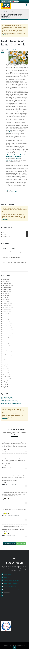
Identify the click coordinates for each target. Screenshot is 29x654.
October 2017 (6, 331)
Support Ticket (7, 574)
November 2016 (7, 353)
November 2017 (7, 329)
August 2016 (6, 359)
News (4, 234)
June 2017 (5, 339)
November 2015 (7, 375)
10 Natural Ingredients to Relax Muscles (10, 401)
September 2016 (7, 357)
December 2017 (7, 327)
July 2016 (5, 361)
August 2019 (6, 291)
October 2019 (6, 287)
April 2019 (5, 299)
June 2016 (5, 363)
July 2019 (5, 293)
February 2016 (6, 371)
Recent (5, 248)
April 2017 (5, 343)
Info (8, 49)
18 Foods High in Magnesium (7, 398)
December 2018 (7, 305)
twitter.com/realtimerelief (10, 586)
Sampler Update (7, 236)
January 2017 (6, 349)
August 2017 (6, 335)
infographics (9, 160)
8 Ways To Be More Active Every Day (9, 400)
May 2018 (5, 317)
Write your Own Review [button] (9, 543)
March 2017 (6, 345)
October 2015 (6, 377)
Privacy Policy (7, 577)
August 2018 (6, 311)
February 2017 (6, 347)
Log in (3, 1)
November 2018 (7, 307)
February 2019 (6, 303)
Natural (10, 191)
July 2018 (5, 313)
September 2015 (7, 379)
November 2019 (7, 285)
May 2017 (5, 341)
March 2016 (6, 369)
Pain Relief (14, 191)
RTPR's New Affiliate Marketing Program (13, 252)
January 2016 (6, 373)
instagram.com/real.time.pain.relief (12, 589)
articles (18, 158)
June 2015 (5, 385)
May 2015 (5, 387)
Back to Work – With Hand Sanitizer (11, 257)
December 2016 (7, 351)
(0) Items (8, 1)
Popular (13, 248)
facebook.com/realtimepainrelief (11, 583)
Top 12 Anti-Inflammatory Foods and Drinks (11, 403)
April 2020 (5, 281)
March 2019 (6, 301)
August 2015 (6, 381)
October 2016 (6, 355)
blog (5, 11)
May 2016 (5, 365)
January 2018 (6, 325)
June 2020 (5, 279)
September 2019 (7, 289)
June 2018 (5, 315)
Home (2, 11)
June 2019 (5, 295)
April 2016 (5, 367)
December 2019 (7, 283)
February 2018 (6, 323)
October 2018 (6, 309)
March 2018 (6, 321)
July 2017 (5, 337)
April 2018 (5, 319)
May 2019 (5, 297)
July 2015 (5, 383)
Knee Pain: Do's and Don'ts (7, 397)
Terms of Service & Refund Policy (11, 580)
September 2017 (7, 333)
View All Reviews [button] (21, 543)
